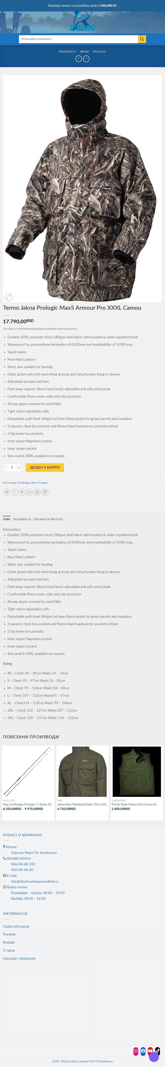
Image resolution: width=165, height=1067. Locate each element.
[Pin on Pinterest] (37, 492)
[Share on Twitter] (22, 492)
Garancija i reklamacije (19, 958)
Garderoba (23, 482)
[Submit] (142, 39)
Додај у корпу (45, 467)
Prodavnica (67, 51)
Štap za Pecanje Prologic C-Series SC (27, 804)
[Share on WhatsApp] (6, 492)
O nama (8, 950)
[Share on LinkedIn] (44, 492)
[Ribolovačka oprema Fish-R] (82, 20)
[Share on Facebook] (14, 492)
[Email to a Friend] (29, 492)
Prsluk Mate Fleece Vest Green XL (134, 804)
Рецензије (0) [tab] (22, 519)
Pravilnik (9, 934)
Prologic (99, 51)
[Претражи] (20, 20)
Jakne (34, 482)
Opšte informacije (16, 926)
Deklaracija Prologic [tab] (49, 519)
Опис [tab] (6, 519)
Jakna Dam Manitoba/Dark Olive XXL (82, 804)
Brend (84, 51)
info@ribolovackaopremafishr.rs (34, 881)
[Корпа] (159, 20)
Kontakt (9, 942)
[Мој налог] (153, 20)
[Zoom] (8, 297)
